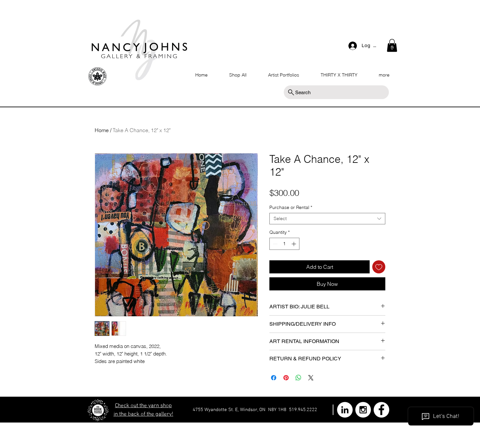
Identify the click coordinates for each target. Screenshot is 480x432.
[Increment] (294, 244)
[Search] (393, 47)
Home (102, 130)
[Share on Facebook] (274, 378)
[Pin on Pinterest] (286, 378)
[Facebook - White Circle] (381, 410)
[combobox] (327, 218)
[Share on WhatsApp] (298, 378)
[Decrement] (274, 244)
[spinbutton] (284, 244)
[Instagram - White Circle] (363, 410)
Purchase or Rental (290, 207)
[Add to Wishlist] (378, 266)
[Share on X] (311, 378)
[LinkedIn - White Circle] (345, 410)
